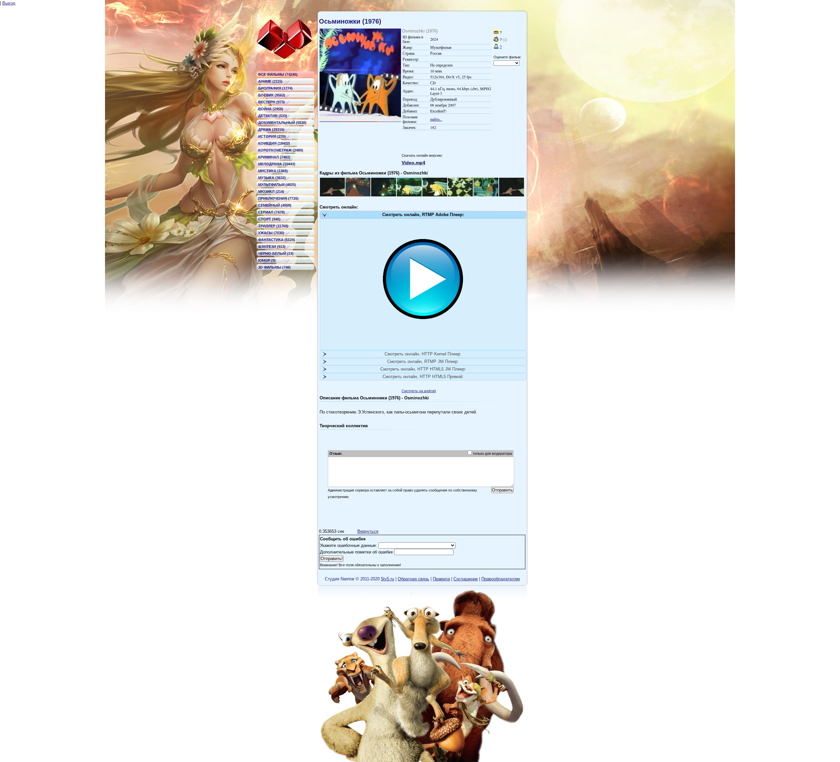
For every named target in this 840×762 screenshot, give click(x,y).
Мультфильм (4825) (277, 185)
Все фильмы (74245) (278, 74)
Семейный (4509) (274, 205)
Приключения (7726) (278, 198)
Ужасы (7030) (271, 233)
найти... (436, 119)
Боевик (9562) (271, 95)
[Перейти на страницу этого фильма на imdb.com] (496, 32)
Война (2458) (270, 109)
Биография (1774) (275, 88)
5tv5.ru (387, 578)
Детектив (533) (272, 116)
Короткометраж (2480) (280, 150)
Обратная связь (413, 578)
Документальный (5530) (282, 123)
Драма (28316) (271, 129)
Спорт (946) (269, 219)
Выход (8, 3)
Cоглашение (465, 578)
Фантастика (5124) (276, 240)
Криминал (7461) (274, 157)
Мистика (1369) (273, 171)
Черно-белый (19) (276, 253)
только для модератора (492, 453)
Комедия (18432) (274, 143)
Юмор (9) (267, 260)
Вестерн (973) (271, 102)
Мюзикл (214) (271, 191)
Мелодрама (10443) (276, 164)
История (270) (272, 136)
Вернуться (367, 531)
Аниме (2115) (270, 81)
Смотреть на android (419, 391)
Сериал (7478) (271, 212)
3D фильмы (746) (274, 267)
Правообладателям (500, 578)
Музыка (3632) (272, 178)
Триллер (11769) (273, 226)
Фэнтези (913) (271, 247)
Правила (441, 578)
